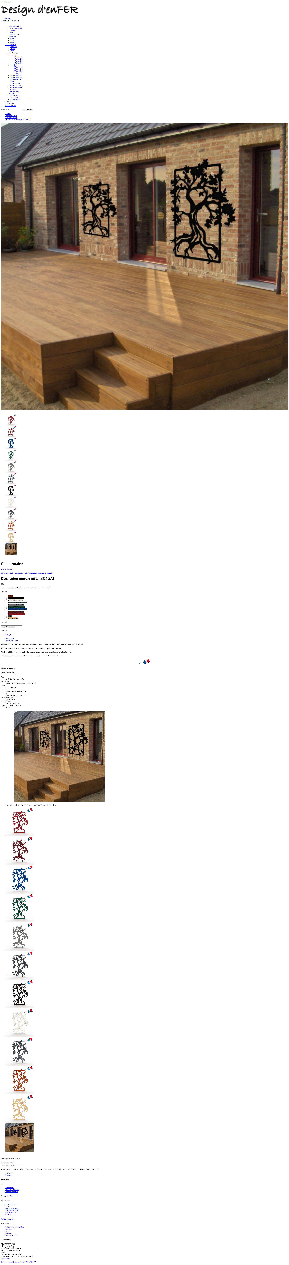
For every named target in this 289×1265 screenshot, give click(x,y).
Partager (8, 635)
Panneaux (10, 36)
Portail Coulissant (16, 85)
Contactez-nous (6, 2)
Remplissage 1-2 (16, 75)
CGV (7, 1206)
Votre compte (7, 1219)
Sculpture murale (16, 28)
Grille (12, 51)
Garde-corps (11, 53)
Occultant (10, 45)
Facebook (8, 1173)
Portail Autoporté (16, 87)
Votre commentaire (7, 569)
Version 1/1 (18, 63)
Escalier (10, 93)
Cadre (12, 41)
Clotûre (12, 49)
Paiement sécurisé (11, 1210)
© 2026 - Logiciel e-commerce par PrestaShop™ (18, 1262)
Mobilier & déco (13, 26)
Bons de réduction (11, 1235)
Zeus (13, 55)
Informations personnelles (14, 1227)
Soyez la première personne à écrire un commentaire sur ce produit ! (27, 573)
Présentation (9, 104)
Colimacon (14, 97)
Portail (9, 81)
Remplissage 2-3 (16, 77)
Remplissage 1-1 (16, 79)
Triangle (13, 43)
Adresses (8, 1233)
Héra (13, 65)
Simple (12, 39)
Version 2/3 (18, 59)
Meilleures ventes (11, 1192)
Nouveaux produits (12, 1190)
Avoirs (7, 1231)
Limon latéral (14, 100)
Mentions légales (11, 1204)
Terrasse (8, 102)
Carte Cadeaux (10, 106)
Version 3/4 (18, 61)
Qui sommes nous (11, 1208)
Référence (5, 668)
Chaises (12, 30)
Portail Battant (15, 83)
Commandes (9, 1229)
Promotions (9, 1188)
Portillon (13, 89)
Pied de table (14, 34)
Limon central (15, 95)
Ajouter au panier (8, 627)
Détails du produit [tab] (11, 640)
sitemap (8, 1214)
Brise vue (13, 47)
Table (12, 32)
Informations (5, 1258)
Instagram (8, 1175)
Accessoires (14, 91)
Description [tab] (9, 638)
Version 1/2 (18, 57)
